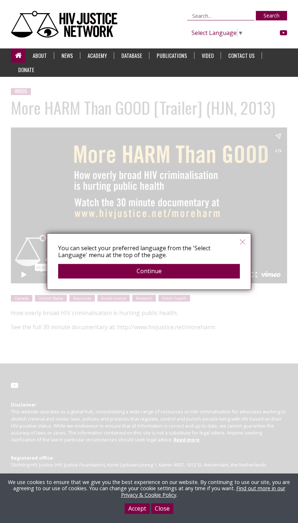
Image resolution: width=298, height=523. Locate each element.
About (40, 55)
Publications (172, 55)
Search (271, 15)
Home (18, 55)
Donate (26, 70)
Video (208, 55)
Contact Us (241, 55)
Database (131, 55)
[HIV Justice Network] (66, 24)
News (67, 55)
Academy (97, 55)
